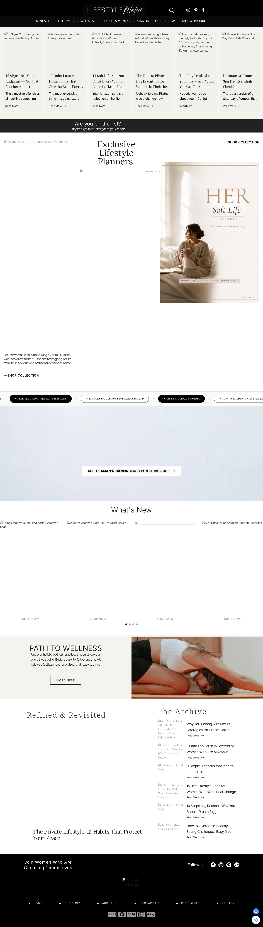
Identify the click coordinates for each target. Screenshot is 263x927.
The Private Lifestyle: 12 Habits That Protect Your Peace (87, 834)
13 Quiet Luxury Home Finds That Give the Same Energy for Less (66, 81)
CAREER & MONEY (116, 21)
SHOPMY (170, 21)
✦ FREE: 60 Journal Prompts (168, 398)
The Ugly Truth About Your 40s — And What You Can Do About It (196, 81)
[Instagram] (188, 10)
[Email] (236, 864)
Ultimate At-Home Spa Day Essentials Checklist (238, 81)
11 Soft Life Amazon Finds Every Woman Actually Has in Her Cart (108, 81)
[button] (21, 375)
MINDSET (42, 21)
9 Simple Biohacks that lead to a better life (210, 769)
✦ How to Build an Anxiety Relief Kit (230, 398)
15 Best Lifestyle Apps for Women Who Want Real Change (211, 789)
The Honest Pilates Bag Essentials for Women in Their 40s (151, 81)
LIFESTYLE (65, 21)
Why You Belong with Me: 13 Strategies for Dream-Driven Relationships (208, 727)
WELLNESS (88, 21)
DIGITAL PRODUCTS (196, 21)
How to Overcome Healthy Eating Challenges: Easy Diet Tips (209, 829)
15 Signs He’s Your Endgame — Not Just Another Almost (21, 81)
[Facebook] (203, 10)
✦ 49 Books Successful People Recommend (101, 398)
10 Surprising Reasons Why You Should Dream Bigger (211, 809)
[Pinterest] (196, 10)
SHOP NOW (97, 618)
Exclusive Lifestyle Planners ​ (116, 152)
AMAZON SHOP (147, 21)
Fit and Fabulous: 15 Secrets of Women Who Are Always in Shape (210, 749)
